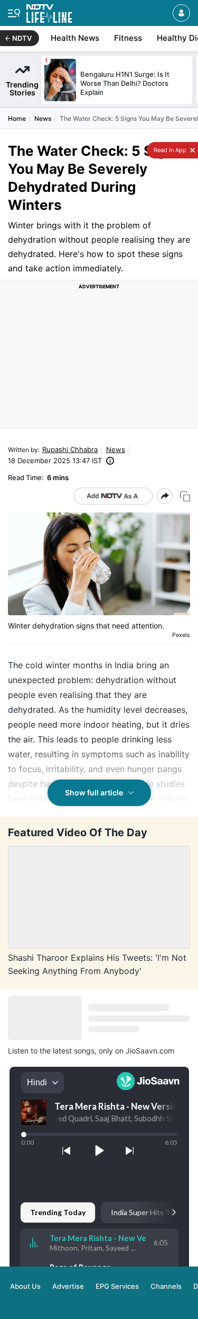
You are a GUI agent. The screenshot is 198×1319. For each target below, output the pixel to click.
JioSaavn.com (150, 1050)
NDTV (22, 38)
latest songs (74, 1050)
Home (17, 118)
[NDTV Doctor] (49, 11)
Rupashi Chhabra (70, 449)
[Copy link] (185, 496)
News (42, 118)
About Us (25, 1286)
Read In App (169, 150)
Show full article (94, 792)
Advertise (68, 1286)
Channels (166, 1286)
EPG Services (117, 1286)
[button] (181, 13)
